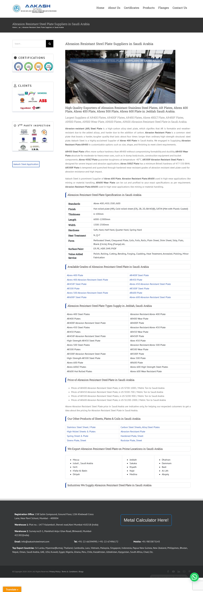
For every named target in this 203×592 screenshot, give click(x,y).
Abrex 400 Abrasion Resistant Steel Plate (87, 279)
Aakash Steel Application (25, 164)
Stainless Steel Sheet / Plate (81, 427)
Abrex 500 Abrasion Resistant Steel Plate (87, 292)
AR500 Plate (73, 288)
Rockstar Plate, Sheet (131, 440)
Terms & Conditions (69, 571)
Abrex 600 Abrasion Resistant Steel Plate (150, 297)
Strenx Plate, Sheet (76, 440)
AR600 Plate (136, 292)
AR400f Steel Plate (139, 275)
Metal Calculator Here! (146, 520)
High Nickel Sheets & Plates (81, 431)
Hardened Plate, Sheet (132, 435)
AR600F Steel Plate (76, 297)
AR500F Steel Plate (139, 288)
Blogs (81, 571)
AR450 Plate (136, 279)
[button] (194, 577)
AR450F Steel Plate (76, 283)
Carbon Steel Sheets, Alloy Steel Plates (140, 427)
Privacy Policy (54, 571)
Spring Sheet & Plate (77, 435)
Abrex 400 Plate (75, 275)
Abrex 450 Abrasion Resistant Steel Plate (150, 283)
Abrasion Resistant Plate (133, 431)
